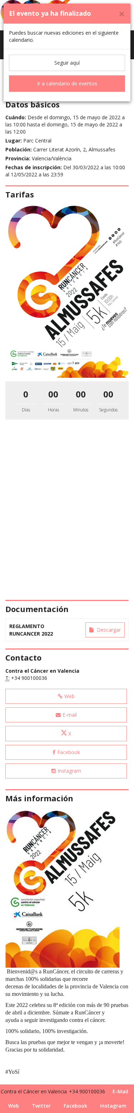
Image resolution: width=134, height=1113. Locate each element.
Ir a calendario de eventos (67, 83)
